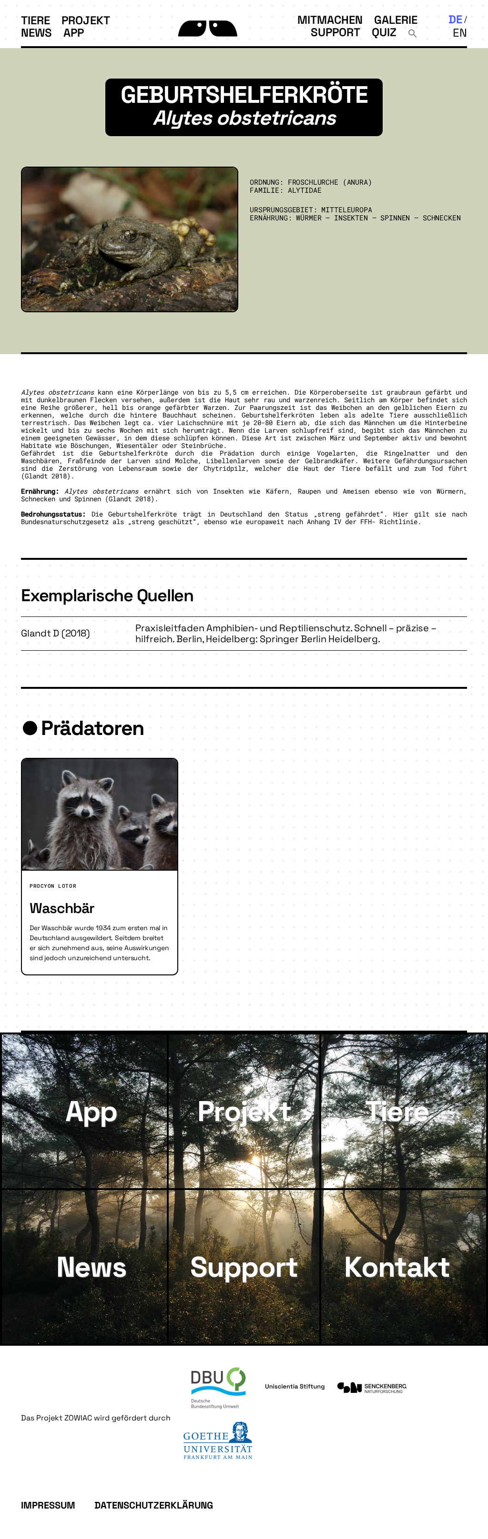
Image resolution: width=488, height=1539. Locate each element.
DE (455, 19)
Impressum (48, 1505)
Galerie (395, 19)
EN (460, 32)
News (36, 32)
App (73, 32)
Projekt (85, 20)
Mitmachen (330, 19)
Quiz (384, 32)
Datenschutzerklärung (153, 1505)
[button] (412, 32)
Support (335, 32)
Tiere (35, 20)
